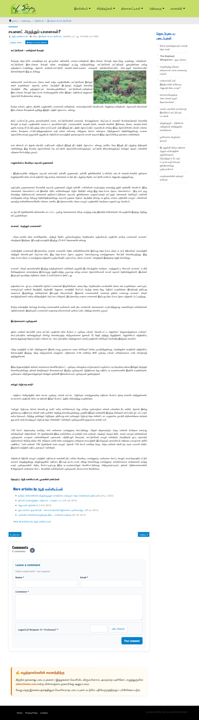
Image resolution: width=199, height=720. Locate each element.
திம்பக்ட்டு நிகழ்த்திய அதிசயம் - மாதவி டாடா (40, 500)
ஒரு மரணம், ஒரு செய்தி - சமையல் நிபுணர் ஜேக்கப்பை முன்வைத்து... (51, 510)
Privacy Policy (31, 712)
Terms (20, 712)
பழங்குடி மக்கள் (16, 42)
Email (84, 577)
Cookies (44, 712)
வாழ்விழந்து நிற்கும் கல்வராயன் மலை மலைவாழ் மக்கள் (173, 70)
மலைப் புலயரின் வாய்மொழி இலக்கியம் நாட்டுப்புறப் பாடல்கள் (173, 112)
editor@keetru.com (26, 684)
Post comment (132, 641)
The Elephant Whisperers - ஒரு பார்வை (173, 57)
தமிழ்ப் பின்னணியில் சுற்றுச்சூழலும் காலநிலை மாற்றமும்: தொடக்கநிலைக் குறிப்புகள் (59, 495)
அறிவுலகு (155, 8)
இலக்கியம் (81, 8)
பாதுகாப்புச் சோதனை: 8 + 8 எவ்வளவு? (38, 629)
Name (19, 577)
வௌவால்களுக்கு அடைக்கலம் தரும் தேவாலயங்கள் (168, 98)
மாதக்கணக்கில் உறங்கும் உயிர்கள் (171, 177)
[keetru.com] (23, 8)
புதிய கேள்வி (118, 628)
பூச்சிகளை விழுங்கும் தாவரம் (170, 138)
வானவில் (176, 8)
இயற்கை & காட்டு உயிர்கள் (37, 42)
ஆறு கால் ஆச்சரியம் (28, 505)
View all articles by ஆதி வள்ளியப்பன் (32, 521)
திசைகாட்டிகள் (131, 8)
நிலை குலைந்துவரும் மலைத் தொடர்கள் (173, 47)
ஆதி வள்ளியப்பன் (20, 36)
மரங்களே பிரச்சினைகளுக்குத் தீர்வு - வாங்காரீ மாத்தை (44, 514)
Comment (22, 591)
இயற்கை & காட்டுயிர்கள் (50, 36)
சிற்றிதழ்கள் (104, 8)
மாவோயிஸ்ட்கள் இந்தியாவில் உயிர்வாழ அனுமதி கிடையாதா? (170, 84)
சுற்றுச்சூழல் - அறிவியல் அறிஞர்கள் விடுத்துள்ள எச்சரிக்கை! (171, 126)
